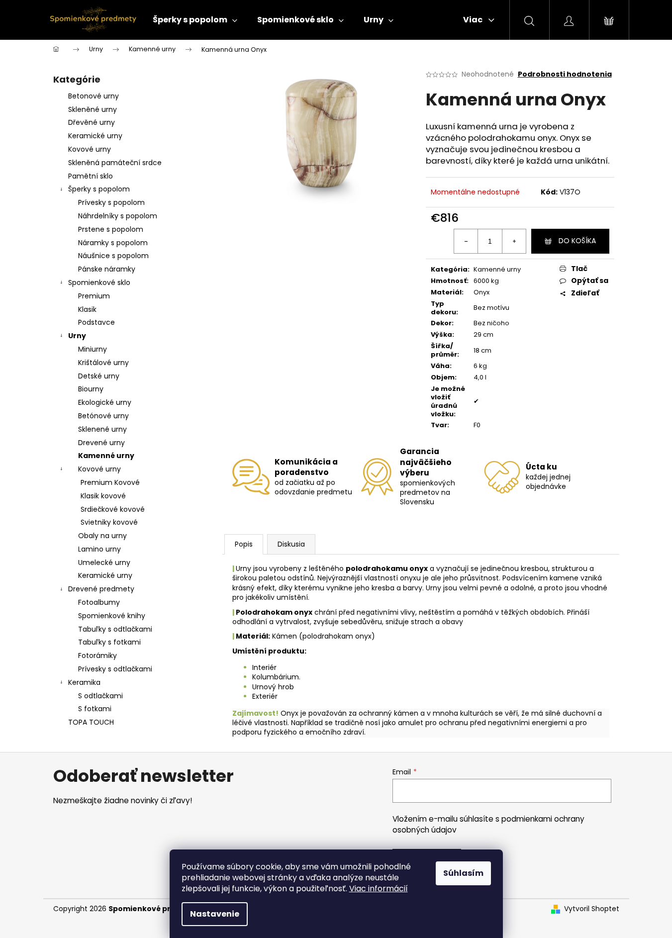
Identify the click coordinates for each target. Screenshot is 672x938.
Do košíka (577, 241)
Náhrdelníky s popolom (117, 216)
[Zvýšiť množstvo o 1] (514, 241)
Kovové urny (89, 149)
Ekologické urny (104, 402)
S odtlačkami (100, 696)
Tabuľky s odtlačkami (115, 629)
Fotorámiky (97, 655)
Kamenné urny (106, 456)
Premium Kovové (110, 482)
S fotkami (94, 709)
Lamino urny (99, 549)
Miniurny (92, 349)
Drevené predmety (101, 589)
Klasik (87, 309)
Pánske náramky (106, 269)
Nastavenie (214, 914)
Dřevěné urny (91, 122)
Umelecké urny (104, 562)
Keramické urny (95, 136)
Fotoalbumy (99, 602)
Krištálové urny (103, 363)
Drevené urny (101, 443)
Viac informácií (378, 888)
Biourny (90, 389)
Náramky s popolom (113, 243)
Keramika (84, 682)
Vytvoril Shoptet (591, 909)
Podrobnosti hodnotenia (565, 74)
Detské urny (98, 376)
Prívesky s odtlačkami (115, 669)
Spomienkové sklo (99, 282)
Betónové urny (103, 416)
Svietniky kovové (109, 522)
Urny (77, 336)
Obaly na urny (102, 536)
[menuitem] (195, 20)
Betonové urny (93, 96)
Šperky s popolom (99, 189)
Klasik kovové (103, 496)
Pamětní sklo (90, 176)
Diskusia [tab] (291, 544)
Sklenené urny (102, 429)
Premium (94, 296)
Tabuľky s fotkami (109, 642)
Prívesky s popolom (111, 202)
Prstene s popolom (110, 229)
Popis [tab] (244, 544)
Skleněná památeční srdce (115, 163)
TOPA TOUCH (91, 722)
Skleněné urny (92, 109)
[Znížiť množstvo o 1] (466, 241)
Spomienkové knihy (111, 616)
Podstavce (96, 322)
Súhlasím (463, 873)
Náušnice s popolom (113, 256)
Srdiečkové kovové (113, 509)
